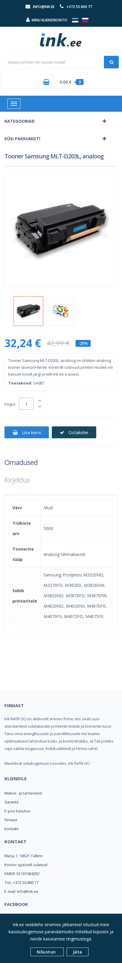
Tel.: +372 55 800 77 (21, 882)
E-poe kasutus (17, 811)
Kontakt (11, 828)
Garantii (11, 802)
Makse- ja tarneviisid (23, 793)
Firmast (10, 819)
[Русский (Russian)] (85, 20)
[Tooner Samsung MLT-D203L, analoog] (28, 311)
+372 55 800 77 (79, 6)
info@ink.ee (43, 6)
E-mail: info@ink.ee (21, 891)
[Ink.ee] (61, 37)
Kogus (10, 404)
